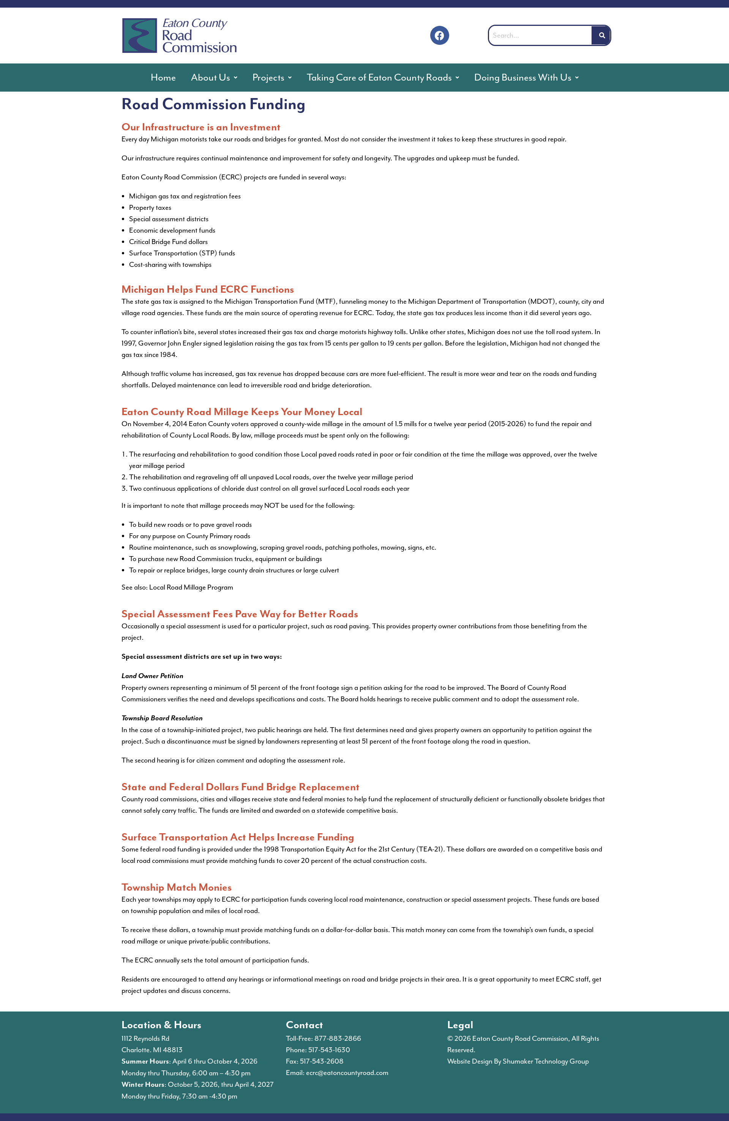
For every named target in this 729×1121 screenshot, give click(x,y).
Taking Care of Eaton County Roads (379, 77)
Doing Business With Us (522, 77)
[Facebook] (439, 35)
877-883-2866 (337, 1038)
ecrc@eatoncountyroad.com (347, 1072)
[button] (214, 77)
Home (163, 77)
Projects (268, 77)
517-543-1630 (329, 1049)
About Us (210, 77)
